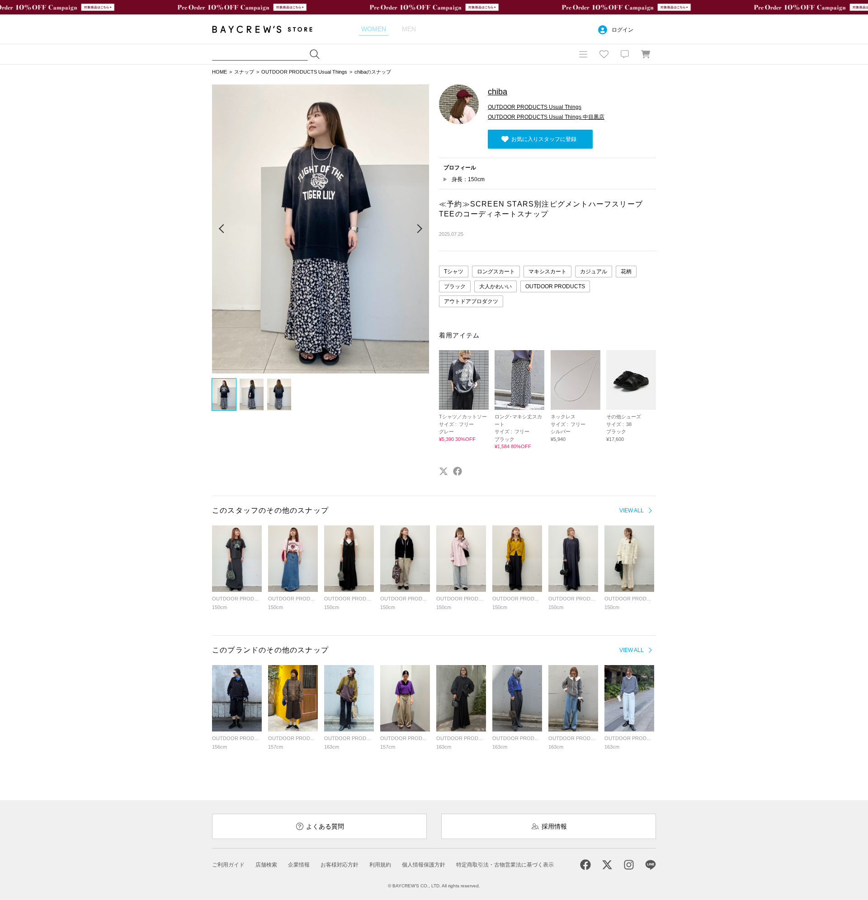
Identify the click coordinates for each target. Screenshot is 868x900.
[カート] (645, 54)
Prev (222, 229)
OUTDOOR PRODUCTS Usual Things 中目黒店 (546, 117)
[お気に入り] (604, 54)
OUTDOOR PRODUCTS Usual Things (304, 72)
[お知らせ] (624, 54)
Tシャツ (453, 271)
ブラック (455, 286)
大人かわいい (495, 286)
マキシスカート (547, 271)
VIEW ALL (631, 510)
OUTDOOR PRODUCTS (555, 286)
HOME (219, 72)
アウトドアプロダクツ (471, 301)
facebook (457, 471)
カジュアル (593, 271)
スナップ (244, 72)
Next (419, 229)
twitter (443, 471)
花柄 (626, 271)
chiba (497, 91)
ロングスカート (496, 271)
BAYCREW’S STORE (268, 29)
